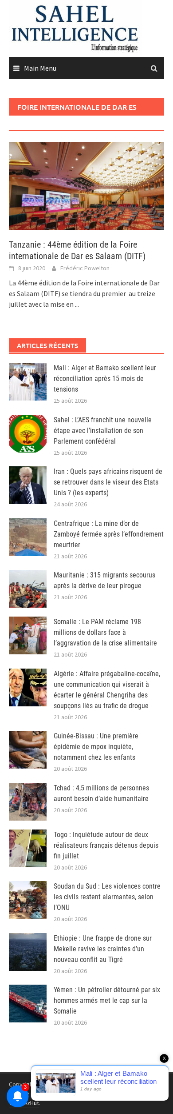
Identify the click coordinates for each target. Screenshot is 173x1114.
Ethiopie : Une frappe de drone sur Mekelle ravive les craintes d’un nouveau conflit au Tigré (103, 949)
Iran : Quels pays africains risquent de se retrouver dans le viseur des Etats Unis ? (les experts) (108, 482)
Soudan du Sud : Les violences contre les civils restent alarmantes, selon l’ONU (107, 897)
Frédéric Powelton (85, 268)
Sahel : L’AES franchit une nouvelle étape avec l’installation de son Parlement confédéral (103, 430)
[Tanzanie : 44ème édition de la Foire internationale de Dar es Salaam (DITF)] (86, 184)
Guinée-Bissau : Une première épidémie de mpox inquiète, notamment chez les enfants (96, 746)
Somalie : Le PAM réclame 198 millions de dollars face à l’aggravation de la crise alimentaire (105, 632)
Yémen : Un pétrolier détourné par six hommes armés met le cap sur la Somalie (107, 1000)
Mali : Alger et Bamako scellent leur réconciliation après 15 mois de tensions (105, 378)
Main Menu (40, 68)
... (77, 304)
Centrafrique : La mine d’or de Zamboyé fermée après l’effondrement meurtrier (109, 534)
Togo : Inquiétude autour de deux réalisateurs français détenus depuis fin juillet (106, 845)
